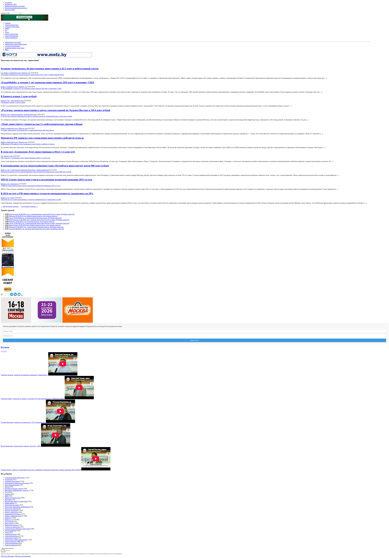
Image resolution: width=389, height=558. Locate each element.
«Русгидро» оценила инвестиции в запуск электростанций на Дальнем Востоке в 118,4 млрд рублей (55, 110)
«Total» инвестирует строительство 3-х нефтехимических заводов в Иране (42, 124)
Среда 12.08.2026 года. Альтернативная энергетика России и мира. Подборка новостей (39, 223)
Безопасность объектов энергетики (17, 483)
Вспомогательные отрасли (14, 488)
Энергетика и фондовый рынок (16, 44)
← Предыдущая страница (10, 206)
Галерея (7, 494)
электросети (14, 184)
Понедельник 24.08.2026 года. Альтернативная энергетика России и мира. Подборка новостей (41, 214)
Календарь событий (12, 509)
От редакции (9, 521)
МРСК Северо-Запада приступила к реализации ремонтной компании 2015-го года (46, 179)
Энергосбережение (11, 36)
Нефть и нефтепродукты (12, 73)
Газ (6, 30)
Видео (7, 487)
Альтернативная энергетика (14, 48)
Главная (7, 23)
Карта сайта (3, 551)
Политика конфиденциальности (16, 8)
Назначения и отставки (13, 42)
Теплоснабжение (11, 530)
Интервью (8, 499)
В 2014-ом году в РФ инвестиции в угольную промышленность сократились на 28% (47, 193)
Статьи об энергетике (12, 46)
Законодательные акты (13, 498)
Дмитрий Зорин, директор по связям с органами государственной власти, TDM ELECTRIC (32, 399)
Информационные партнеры (15, 6)
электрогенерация (16, 114)
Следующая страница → (29, 206)
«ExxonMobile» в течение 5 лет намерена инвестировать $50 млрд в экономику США (47, 82)
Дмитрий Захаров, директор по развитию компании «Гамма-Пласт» (24, 375)
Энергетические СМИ (12, 541)
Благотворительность (12, 485)
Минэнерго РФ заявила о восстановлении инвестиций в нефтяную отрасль (42, 138)
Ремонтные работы (11, 525)
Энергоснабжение (11, 38)
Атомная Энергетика (12, 27)
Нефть (7, 28)
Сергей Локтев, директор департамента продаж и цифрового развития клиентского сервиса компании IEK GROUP (41, 470)
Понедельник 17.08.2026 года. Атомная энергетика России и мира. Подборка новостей (39, 220)
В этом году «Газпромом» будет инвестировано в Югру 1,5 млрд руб (38, 151)
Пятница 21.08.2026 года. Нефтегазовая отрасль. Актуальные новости (33, 216)
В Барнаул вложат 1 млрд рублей (19, 96)
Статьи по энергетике (12, 527)
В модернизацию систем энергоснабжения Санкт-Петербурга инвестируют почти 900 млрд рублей (55, 165)
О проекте (8, 2)
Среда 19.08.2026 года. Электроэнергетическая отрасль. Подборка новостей (35, 218)
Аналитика (9, 479)
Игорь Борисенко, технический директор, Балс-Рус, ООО (21, 446)
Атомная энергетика (12, 481)
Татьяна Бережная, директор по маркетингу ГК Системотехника (23, 422)
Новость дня (26, 73)
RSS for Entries (10, 10)
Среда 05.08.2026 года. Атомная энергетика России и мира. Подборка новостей (36, 229)
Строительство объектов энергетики (23, 170)
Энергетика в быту (11, 538)
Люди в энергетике (11, 34)
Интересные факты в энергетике (16, 501)
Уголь (7, 32)
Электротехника (10, 534)
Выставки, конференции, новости (16, 490)
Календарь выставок (12, 505)
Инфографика (9, 503)
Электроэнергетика (11, 25)
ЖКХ (7, 50)
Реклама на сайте (11, 4)
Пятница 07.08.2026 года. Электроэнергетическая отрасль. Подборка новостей (36, 227)
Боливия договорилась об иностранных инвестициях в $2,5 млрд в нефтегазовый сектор (49, 68)
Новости (8, 518)
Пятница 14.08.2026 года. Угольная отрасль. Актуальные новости (31, 221)
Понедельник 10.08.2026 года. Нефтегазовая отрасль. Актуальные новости (35, 225)
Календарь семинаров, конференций (17, 507)
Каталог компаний (11, 510)
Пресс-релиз (9, 523)
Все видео (5, 347)
